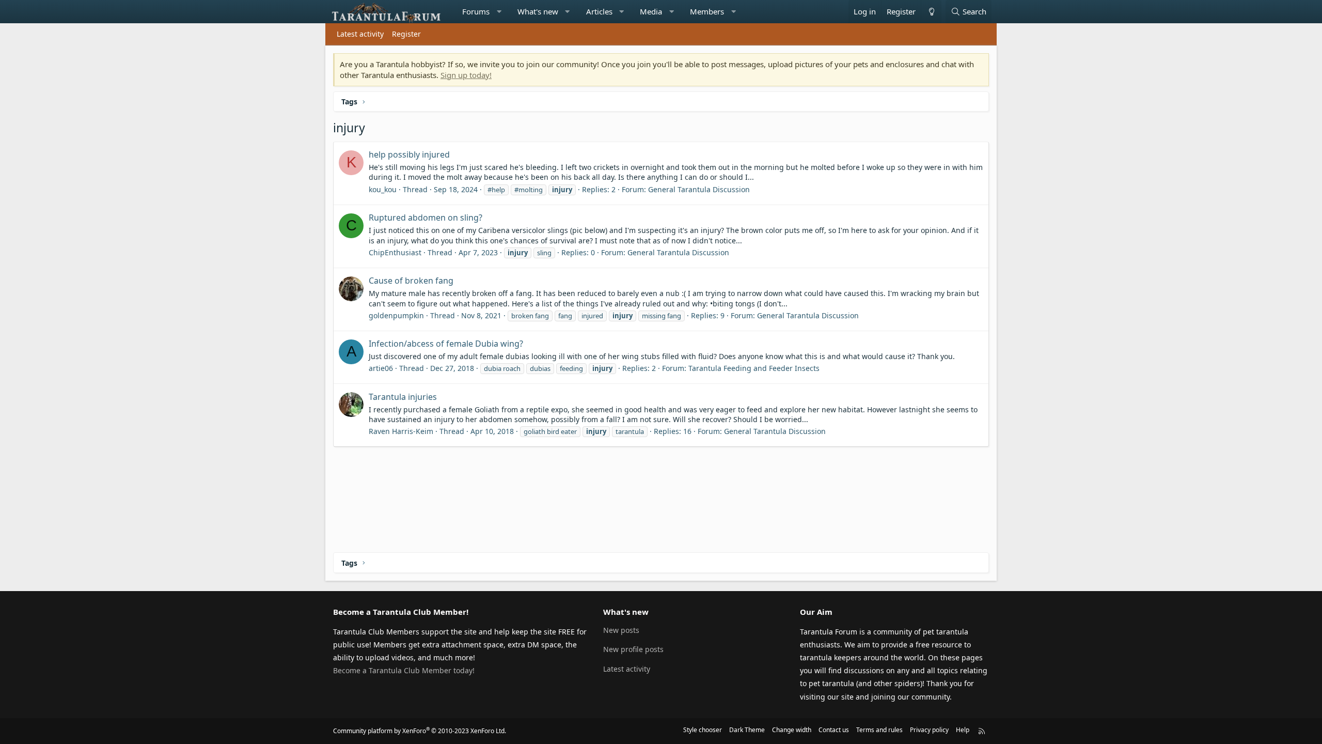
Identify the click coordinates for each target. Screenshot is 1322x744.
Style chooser (702, 729)
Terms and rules (879, 729)
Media (651, 11)
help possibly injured (409, 154)
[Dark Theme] (931, 11)
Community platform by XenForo (419, 730)
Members (707, 11)
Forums (476, 11)
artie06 (381, 368)
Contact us (834, 729)
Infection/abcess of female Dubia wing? (446, 343)
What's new (537, 11)
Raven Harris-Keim (401, 431)
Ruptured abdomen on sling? (425, 217)
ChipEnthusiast (395, 252)
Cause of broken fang (411, 280)
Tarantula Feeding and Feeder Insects (754, 368)
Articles (599, 11)
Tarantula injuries (403, 396)
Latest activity (360, 34)
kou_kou (383, 189)
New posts (621, 630)
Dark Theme (747, 729)
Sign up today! (466, 75)
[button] (499, 11)
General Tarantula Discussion (699, 189)
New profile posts (633, 649)
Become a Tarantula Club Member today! (404, 670)
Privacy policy (929, 729)
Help (962, 729)
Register (406, 34)
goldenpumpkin (396, 315)
